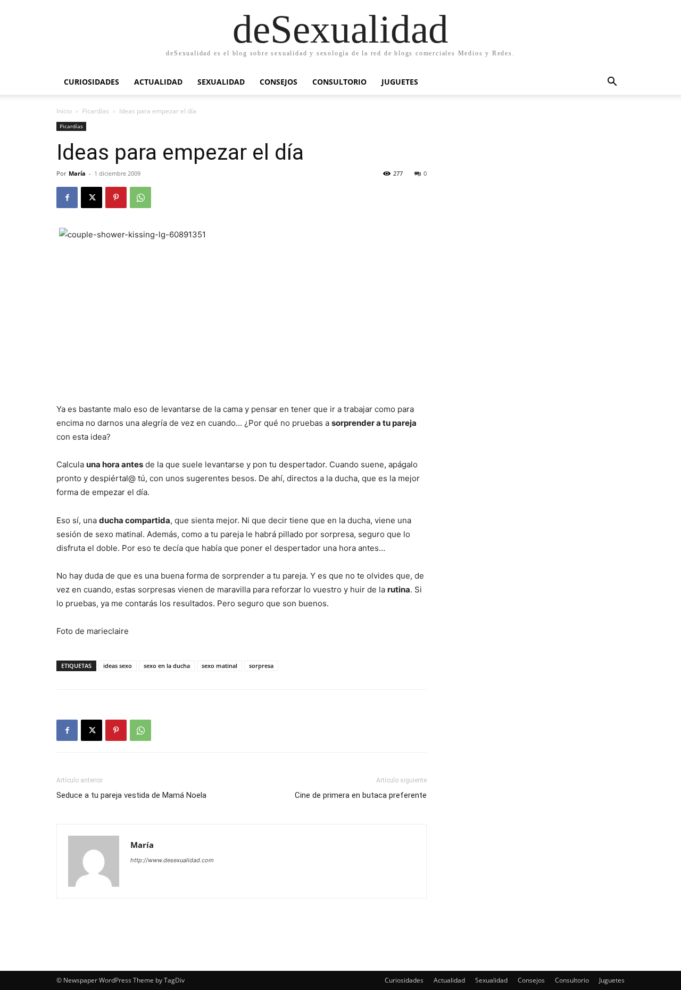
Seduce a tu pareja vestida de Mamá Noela (131, 795)
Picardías (95, 111)
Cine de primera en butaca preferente (361, 795)
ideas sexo (117, 666)
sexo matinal (219, 666)
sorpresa (261, 666)
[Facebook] (67, 197)
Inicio (64, 111)
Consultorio (339, 82)
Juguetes (399, 82)
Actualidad (158, 82)
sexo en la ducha (167, 666)
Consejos (278, 82)
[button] (612, 83)
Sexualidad (221, 82)
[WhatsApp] (140, 197)
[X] (91, 197)
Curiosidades (91, 82)
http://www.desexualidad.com (172, 860)
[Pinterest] (116, 197)
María (77, 173)
